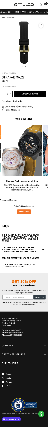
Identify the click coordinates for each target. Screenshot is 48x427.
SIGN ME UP (39, 297)
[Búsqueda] (41, 4)
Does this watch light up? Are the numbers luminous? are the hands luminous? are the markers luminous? (20, 249)
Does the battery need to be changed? (20, 258)
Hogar (3, 17)
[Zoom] (41, 25)
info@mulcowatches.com (14, 332)
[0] (44, 4)
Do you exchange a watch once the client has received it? (18, 265)
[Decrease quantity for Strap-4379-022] (4, 94)
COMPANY (7, 345)
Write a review (24, 211)
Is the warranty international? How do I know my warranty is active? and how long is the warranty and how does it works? (21, 238)
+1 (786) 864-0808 (15, 335)
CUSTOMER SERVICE (13, 354)
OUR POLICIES (10, 363)
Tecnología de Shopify (33, 413)
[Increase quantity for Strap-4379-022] (10, 94)
